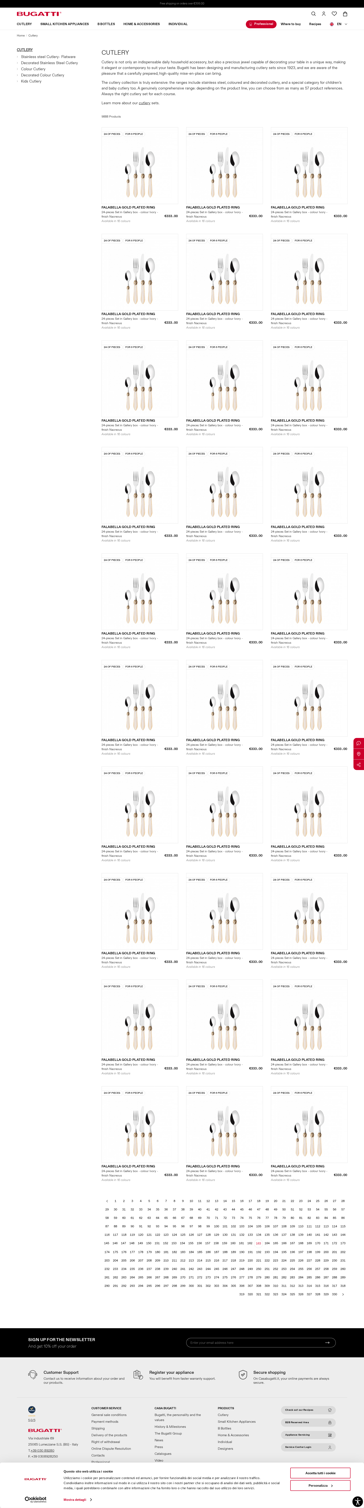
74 (242, 1218)
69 (199, 1218)
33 (140, 1209)
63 (149, 1218)
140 (309, 1235)
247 (233, 1269)
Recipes (315, 24)
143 (334, 1235)
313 (300, 1286)
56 (334, 1209)
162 (249, 1243)
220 (250, 1260)
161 (241, 1243)
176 (123, 1252)
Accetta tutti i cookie (320, 1473)
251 (267, 1269)
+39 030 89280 (42, 1450)
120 (140, 1235)
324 (283, 1294)
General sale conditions (109, 1415)
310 (275, 1286)
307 (250, 1286)
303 (216, 1286)
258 (326, 1269)
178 (140, 1252)
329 (326, 1294)
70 (208, 1218)
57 (343, 1209)
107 (275, 1226)
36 (166, 1209)
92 (149, 1226)
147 (123, 1243)
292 (123, 1286)
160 (233, 1243)
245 (216, 1269)
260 (342, 1269)
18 (258, 1201)
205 (123, 1260)
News (159, 1440)
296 (157, 1286)
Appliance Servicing (297, 1434)
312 (292, 1286)
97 (191, 1226)
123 (166, 1235)
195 (283, 1252)
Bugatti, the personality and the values (178, 1417)
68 (191, 1218)
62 (140, 1218)
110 (300, 1226)
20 (275, 1201)
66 (174, 1218)
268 (166, 1277)
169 (309, 1243)
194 (275, 1252)
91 (140, 1226)
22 (292, 1201)
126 (191, 1235)
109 (292, 1226)
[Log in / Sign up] (324, 14)
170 (317, 1243)
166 (283, 1243)
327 (309, 1294)
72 (225, 1218)
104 (250, 1226)
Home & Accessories (141, 24)
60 (124, 1218)
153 (174, 1243)
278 (250, 1277)
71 (216, 1218)
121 (149, 1235)
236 (140, 1269)
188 (225, 1252)
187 (216, 1252)
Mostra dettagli (75, 1499)
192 (258, 1252)
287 (326, 1277)
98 (199, 1226)
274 (216, 1277)
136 (275, 1235)
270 (182, 1277)
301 (199, 1286)
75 (250, 1218)
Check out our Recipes (299, 1410)
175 (115, 1252)
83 (317, 1218)
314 (309, 1286)
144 (342, 1235)
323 (275, 1294)
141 (317, 1235)
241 (182, 1269)
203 (107, 1260)
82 (309, 1218)
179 (149, 1252)
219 (241, 1260)
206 (132, 1260)
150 (148, 1243)
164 (267, 1243)
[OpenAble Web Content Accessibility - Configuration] (357, 1501)
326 (300, 1294)
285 (309, 1277)
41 (208, 1209)
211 (174, 1260)
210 (166, 1260)
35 (157, 1209)
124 (174, 1235)
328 (317, 1294)
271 (191, 1277)
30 (115, 1209)
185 (199, 1252)
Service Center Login (298, 1447)
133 (250, 1235)
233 (115, 1269)
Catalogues (163, 1454)
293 (132, 1286)
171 (326, 1243)
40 (199, 1209)
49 (275, 1209)
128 (208, 1235)
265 (140, 1277)
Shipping (98, 1428)
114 (334, 1226)
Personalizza (318, 1485)
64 (157, 1218)
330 (334, 1294)
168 (300, 1243)
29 (107, 1209)
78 (275, 1218)
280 (267, 1277)
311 (283, 1286)
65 (166, 1218)
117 (115, 1235)
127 (199, 1235)
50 (284, 1209)
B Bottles (106, 24)
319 (241, 1294)
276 (233, 1277)
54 (317, 1209)
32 (132, 1209)
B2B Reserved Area (297, 1422)
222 (267, 1260)
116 (107, 1235)
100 (216, 1226)
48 (267, 1209)
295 (149, 1286)
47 (258, 1209)
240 (174, 1269)
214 (199, 1260)
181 (166, 1252)
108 (283, 1226)
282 (283, 1277)
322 (267, 1294)
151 (157, 1243)
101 (225, 1226)
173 (342, 1243)
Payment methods (104, 1422)
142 (326, 1235)
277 (241, 1277)
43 (225, 1209)
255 (300, 1269)
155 (190, 1243)
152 (165, 1243)
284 (300, 1277)
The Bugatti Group (168, 1433)
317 (334, 1286)
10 (191, 1201)
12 (208, 1201)
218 (233, 1260)
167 (292, 1243)
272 (199, 1277)
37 (174, 1209)
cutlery (144, 103)
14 (225, 1201)
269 (174, 1277)
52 (300, 1209)
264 (132, 1277)
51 (292, 1209)
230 (334, 1260)
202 (342, 1252)
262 (115, 1277)
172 (334, 1243)
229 (326, 1260)
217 (225, 1260)
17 (250, 1201)
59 (115, 1218)
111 (309, 1226)
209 (157, 1260)
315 (317, 1286)
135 (267, 1235)
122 (157, 1235)
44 (233, 1209)
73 (233, 1218)
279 (258, 1277)
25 (317, 1201)
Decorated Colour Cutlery (42, 75)
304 (225, 1286)
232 (107, 1269)
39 (191, 1209)
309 (267, 1286)
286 (317, 1277)
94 (166, 1226)
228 (317, 1260)
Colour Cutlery (33, 69)
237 (149, 1269)
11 (199, 1201)
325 (292, 1294)
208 (149, 1260)
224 (283, 1260)
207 (140, 1260)
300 (191, 1286)
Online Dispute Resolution (111, 1449)
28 (343, 1201)
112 (317, 1226)
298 (174, 1286)
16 (242, 1201)
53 (309, 1209)
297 (166, 1286)
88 (115, 1226)
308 (258, 1286)
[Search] (313, 14)
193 (267, 1252)
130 (225, 1235)
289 (342, 1277)
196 (292, 1252)
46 (250, 1209)
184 (191, 1252)
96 (183, 1226)
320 (250, 1294)
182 (174, 1252)
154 (182, 1243)
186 (208, 1252)
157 (207, 1243)
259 (334, 1269)
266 (149, 1277)
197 (300, 1252)
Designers (225, 1449)
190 (241, 1252)
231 (342, 1260)
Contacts (98, 1455)
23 (300, 1201)
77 (267, 1218)
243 (199, 1269)
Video (159, 1460)
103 (241, 1226)
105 (258, 1226)
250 (258, 1269)
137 (283, 1235)
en (339, 24)
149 (140, 1243)
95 (174, 1226)
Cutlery (24, 24)
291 (115, 1286)
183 (182, 1252)
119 (132, 1235)
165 (275, 1243)
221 (258, 1260)
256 (309, 1269)
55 (326, 1209)
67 (183, 1218)
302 (208, 1286)
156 (199, 1243)
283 (292, 1277)
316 (326, 1286)
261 (107, 1277)
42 (216, 1209)
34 (149, 1209)
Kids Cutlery (31, 81)
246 (225, 1269)
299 (182, 1286)
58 (107, 1218)
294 (140, 1286)
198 (309, 1252)
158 (216, 1243)
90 (132, 1226)
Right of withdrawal (105, 1442)
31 (124, 1209)
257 (317, 1269)
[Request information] (358, 743)
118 (123, 1235)
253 (283, 1269)
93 (157, 1226)
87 (107, 1226)
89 (124, 1226)
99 (208, 1226)
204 (115, 1260)
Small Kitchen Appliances (64, 24)
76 (258, 1218)
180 (157, 1252)
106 (267, 1226)
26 (326, 1201)
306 (241, 1286)
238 (157, 1269)
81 (300, 1218)
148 (131, 1243)
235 (132, 1269)
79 (284, 1218)
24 (309, 1201)
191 (250, 1252)
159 (224, 1243)
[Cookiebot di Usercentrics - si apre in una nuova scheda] (35, 1500)
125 (182, 1235)
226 (300, 1260)
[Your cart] (345, 14)
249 (250, 1269)
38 (183, 1209)
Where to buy (291, 24)
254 (292, 1269)
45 (242, 1209)
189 (233, 1252)
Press (159, 1447)
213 (191, 1260)
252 (275, 1269)
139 (300, 1235)
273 (208, 1277)
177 (132, 1252)
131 (233, 1235)
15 (233, 1201)
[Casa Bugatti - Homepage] (39, 14)
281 (275, 1277)
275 (225, 1277)
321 (258, 1294)
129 (216, 1235)
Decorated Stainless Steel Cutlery (49, 63)
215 (208, 1260)
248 (241, 1269)
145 (106, 1243)
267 (157, 1277)
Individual (178, 24)
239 (166, 1269)
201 (334, 1252)
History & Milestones (170, 1427)
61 (132, 1218)
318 (342, 1286)
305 (233, 1286)
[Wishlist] (334, 14)
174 (107, 1252)
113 (326, 1226)
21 (284, 1201)
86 (343, 1218)
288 (334, 1277)
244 (208, 1269)
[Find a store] (358, 754)
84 (326, 1218)
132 (241, 1235)
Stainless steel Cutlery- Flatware (48, 56)
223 (275, 1260)
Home (21, 35)
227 (309, 1260)
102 (233, 1226)
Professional (263, 24)
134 (258, 1235)
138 (292, 1235)
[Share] (358, 764)
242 (191, 1269)
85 (334, 1218)
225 (292, 1260)
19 (267, 1201)
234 (123, 1269)
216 (216, 1260)
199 (317, 1252)
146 (115, 1243)
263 (123, 1277)
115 (342, 1226)
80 (292, 1218)
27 (334, 1201)
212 (182, 1260)
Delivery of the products (109, 1435)
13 (216, 1201)
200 (326, 1252)
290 (107, 1286)
